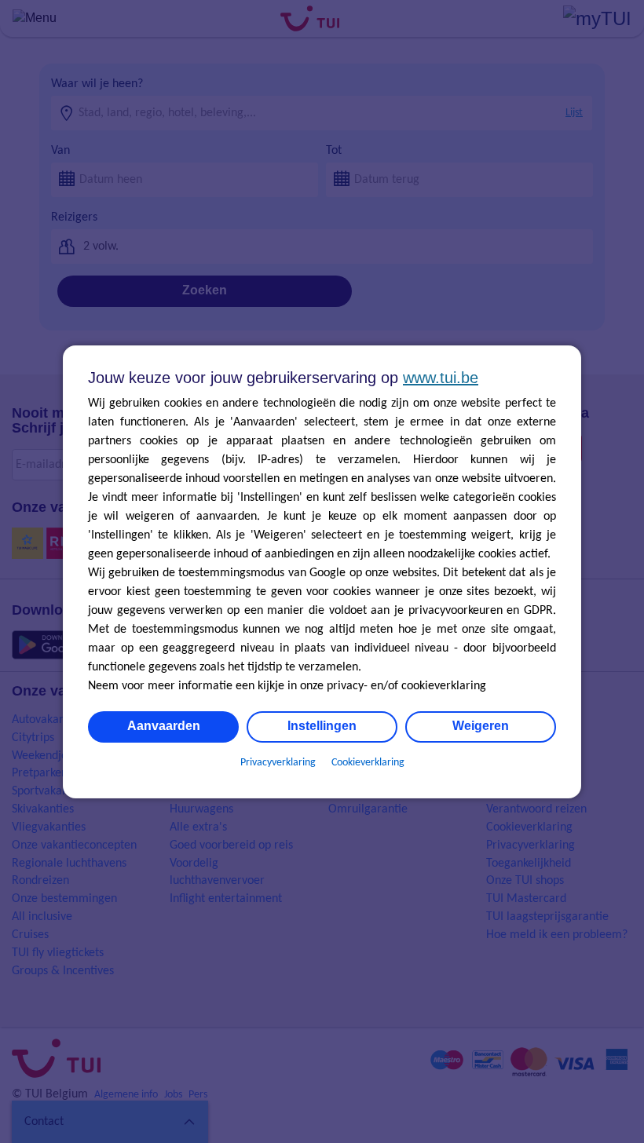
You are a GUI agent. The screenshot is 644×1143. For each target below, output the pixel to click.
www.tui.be (440, 377)
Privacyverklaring (278, 763)
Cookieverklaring (367, 763)
